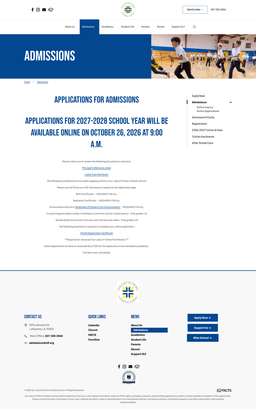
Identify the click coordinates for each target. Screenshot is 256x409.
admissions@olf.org (41, 342)
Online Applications (208, 111)
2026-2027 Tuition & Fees (207, 130)
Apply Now (198, 95)
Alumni (160, 26)
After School (201, 337)
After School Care (202, 143)
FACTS (50, 10)
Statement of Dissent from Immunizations (97, 207)
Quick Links (194, 9)
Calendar (94, 325)
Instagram (38, 10)
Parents (145, 26)
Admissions (88, 26)
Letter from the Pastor (96, 174)
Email (44, 10)
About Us (70, 26)
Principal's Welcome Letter (96, 168)
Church (92, 330)
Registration (199, 123)
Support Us (201, 327)
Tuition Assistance (203, 136)
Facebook (32, 10)
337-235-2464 (218, 9)
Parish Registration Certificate (96, 233)
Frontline (94, 339)
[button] (194, 27)
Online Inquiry (205, 107)
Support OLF (178, 26)
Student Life (127, 26)
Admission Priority (203, 117)
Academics (108, 26)
